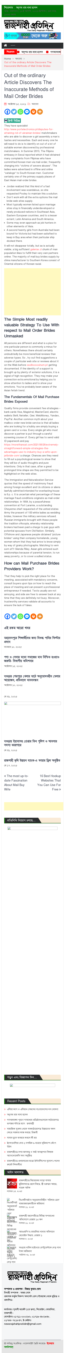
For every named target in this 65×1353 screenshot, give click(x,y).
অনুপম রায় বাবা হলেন (26, 7)
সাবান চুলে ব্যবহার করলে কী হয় (22, 1137)
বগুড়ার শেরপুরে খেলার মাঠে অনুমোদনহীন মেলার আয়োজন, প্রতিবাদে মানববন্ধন (32, 678)
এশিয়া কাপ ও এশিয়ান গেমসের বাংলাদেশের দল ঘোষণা (32, 1109)
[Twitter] (14, 112)
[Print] (33, 112)
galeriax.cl (36, 249)
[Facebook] (7, 112)
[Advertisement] (32, 291)
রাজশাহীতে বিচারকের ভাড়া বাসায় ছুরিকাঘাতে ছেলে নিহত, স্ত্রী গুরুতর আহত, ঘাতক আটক (38, 1184)
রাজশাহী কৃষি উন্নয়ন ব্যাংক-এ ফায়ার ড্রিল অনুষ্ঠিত (32, 760)
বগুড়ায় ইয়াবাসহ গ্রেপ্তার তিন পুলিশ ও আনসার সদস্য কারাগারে (30, 743)
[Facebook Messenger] (27, 112)
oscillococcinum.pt (37, 364)
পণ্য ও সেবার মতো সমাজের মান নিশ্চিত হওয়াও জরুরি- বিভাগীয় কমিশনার (31, 659)
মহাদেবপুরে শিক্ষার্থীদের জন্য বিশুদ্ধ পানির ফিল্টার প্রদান (32, 640)
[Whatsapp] (20, 112)
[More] (40, 112)
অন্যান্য (35, 104)
